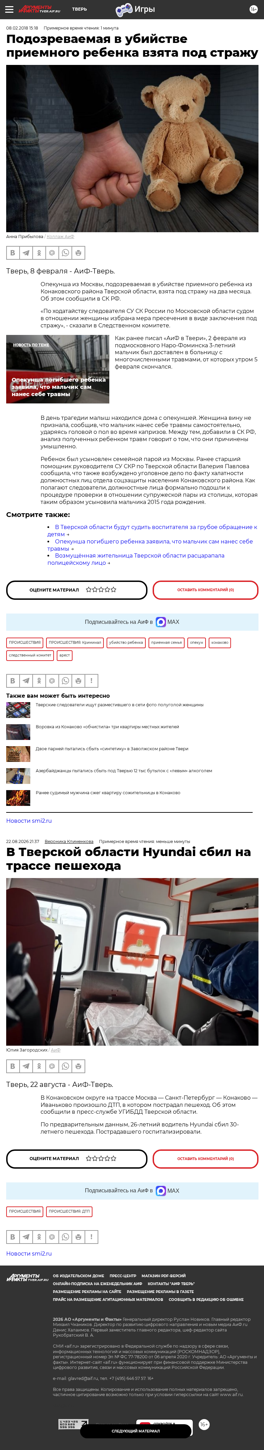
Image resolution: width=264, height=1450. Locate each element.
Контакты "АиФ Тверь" (171, 1284)
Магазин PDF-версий (164, 1276)
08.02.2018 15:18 (22, 28)
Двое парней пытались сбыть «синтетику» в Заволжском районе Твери (112, 748)
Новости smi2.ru (29, 821)
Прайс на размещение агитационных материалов (108, 1299)
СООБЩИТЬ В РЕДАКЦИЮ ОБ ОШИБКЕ (206, 1299)
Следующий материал (136, 1431)
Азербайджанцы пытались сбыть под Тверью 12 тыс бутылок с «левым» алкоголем (124, 770)
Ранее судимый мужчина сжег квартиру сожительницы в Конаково (108, 792)
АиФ (55, 1050)
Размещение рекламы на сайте (87, 1292)
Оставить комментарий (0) (205, 590)
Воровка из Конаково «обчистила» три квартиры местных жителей (107, 726)
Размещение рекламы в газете (160, 1292)
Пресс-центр (123, 1276)
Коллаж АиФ (60, 236)
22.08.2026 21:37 (22, 841)
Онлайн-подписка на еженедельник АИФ (97, 1284)
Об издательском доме (78, 1276)
